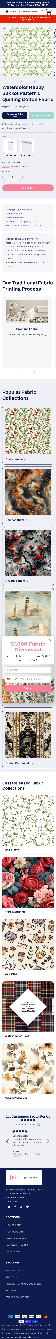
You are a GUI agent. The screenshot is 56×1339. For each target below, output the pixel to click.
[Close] (50, 640)
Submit (28, 688)
